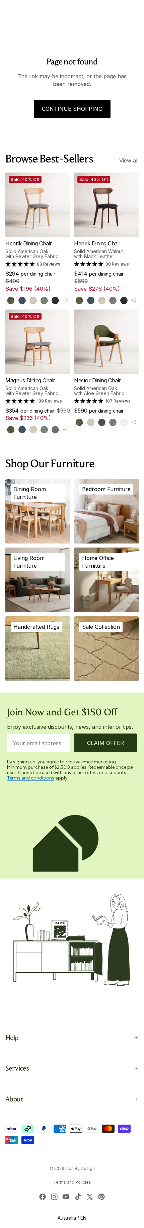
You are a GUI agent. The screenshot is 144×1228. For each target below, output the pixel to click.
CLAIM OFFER (105, 743)
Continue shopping (72, 108)
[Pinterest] (101, 1197)
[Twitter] (90, 1197)
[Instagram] (54, 1197)
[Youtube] (66, 1197)
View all (129, 160)
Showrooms (70, 7)
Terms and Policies (72, 1182)
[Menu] (7, 23)
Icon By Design (80, 1168)
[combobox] (16, 6)
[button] (32, 264)
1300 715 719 (126, 6)
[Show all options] (65, 300)
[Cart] (136, 23)
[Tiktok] (78, 1197)
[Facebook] (43, 1197)
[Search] (22, 23)
